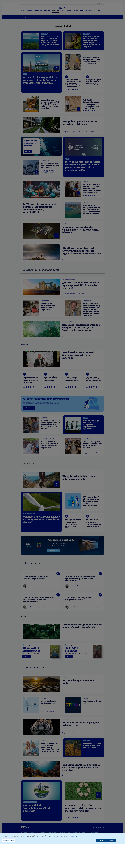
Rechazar (111, 840)
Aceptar (101, 840)
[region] (62, 838)
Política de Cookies (73, 836)
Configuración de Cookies (9, 840)
